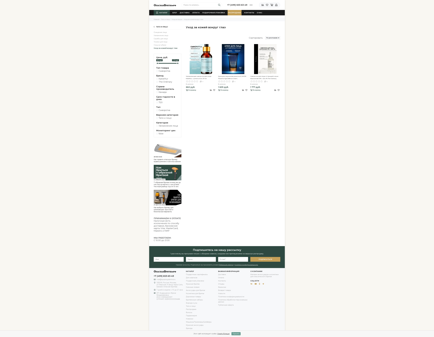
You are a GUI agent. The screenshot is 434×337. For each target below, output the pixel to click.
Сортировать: (256, 38)
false (161, 133)
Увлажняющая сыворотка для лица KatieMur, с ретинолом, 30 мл (198, 77)
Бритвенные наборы (194, 300)
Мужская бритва (192, 284)
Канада (163, 92)
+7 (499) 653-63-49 (237, 5)
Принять (236, 334)
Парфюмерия (191, 316)
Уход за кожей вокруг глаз (165, 48)
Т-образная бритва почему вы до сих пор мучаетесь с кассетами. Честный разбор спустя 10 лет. (167, 184)
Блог (174, 13)
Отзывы (221, 284)
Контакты (249, 13)
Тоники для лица (160, 42)
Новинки (189, 319)
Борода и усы (191, 303)
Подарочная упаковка (213, 13)
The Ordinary (165, 82)
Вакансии (222, 287)
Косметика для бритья (195, 293)
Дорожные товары (193, 297)
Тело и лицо (162, 27)
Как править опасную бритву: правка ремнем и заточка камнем (167, 160)
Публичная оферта (226, 305)
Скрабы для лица (161, 39)
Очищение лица (160, 32)
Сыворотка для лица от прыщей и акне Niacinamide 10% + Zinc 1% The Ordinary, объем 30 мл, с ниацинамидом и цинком (264, 77)
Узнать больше (223, 334)
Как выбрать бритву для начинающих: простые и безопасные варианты (163, 210)
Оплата (196, 13)
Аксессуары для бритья (195, 290)
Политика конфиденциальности (231, 297)
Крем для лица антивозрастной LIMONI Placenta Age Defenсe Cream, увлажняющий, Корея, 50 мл (232, 77)
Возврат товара (224, 290)
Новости (221, 293)
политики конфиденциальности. (246, 265)
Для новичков (191, 278)
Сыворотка (164, 71)
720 (161, 102)
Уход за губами (160, 45)
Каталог (163, 13)
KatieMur (163, 79)
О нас (259, 13)
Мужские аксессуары (194, 325)
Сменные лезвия (192, 287)
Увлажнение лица (161, 35)
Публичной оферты (226, 265)
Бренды (189, 328)
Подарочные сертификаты (197, 274)
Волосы (189, 312)
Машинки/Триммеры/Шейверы (198, 322)
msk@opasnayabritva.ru (166, 279)
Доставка (185, 13)
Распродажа (234, 13)
